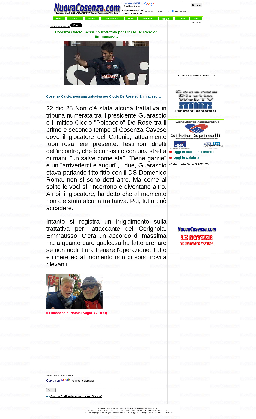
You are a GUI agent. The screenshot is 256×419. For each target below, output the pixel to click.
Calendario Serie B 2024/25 (189, 164)
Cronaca (74, 18)
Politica (91, 18)
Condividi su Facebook (60, 27)
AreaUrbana (112, 18)
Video (130, 18)
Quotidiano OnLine (132, 6)
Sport (165, 18)
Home (58, 18)
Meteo (196, 18)
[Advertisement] (106, 344)
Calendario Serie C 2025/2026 (196, 75)
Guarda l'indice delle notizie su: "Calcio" (76, 396)
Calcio (182, 18)
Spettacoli (147, 18)
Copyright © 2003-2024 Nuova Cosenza (115, 408)
